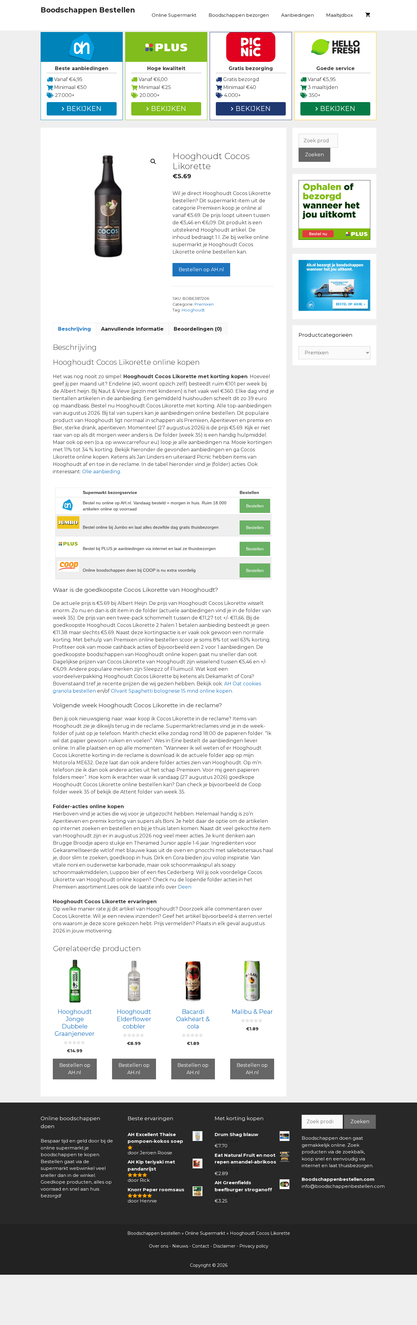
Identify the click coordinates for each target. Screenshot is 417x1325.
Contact (200, 1246)
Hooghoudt (193, 310)
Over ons (158, 1246)
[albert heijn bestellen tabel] (334, 309)
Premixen (204, 304)
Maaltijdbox (339, 15)
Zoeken (314, 155)
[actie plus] (334, 238)
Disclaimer (224, 1246)
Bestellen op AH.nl (201, 269)
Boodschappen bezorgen (239, 15)
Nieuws (180, 1246)
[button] (153, 161)
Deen (184, 887)
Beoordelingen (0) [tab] (198, 329)
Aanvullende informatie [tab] (132, 329)
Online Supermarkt (174, 15)
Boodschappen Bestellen (88, 10)
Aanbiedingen (297, 15)
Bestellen (255, 505)
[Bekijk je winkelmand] (367, 15)
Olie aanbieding (101, 471)
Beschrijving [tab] (74, 329)
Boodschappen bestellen (153, 1233)
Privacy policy (253, 1246)
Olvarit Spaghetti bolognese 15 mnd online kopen (171, 691)
